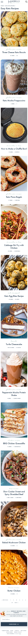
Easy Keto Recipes (10, 5)
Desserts (14, 341)
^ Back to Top (5, 630)
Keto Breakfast (14, 293)
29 (12, 602)
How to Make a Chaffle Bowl (14, 148)
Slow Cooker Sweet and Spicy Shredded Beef (14, 493)
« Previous (5, 600)
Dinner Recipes (13, 588)
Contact (17, 630)
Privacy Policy (18, 632)
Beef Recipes (14, 489)
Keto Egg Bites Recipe (14, 295)
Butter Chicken (14, 590)
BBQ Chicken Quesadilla (14, 443)
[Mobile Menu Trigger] (2, 3)
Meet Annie (23, 630)
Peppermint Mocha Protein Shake (14, 394)
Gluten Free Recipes (14, 49)
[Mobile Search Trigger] (25, 3)
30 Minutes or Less (14, 146)
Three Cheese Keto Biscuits (14, 52)
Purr (20, 633)
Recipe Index (9, 632)
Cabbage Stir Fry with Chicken (14, 246)
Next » (16, 602)
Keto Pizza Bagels (14, 196)
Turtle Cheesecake (14, 344)
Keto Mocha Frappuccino (14, 100)
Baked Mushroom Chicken (14, 542)
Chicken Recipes (14, 440)
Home (2, 5)
